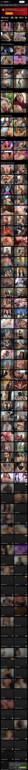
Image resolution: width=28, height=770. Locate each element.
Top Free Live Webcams (7, 44)
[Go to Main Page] (8, 1)
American (5, 20)
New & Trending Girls (6, 116)
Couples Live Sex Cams (7, 67)
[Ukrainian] (16, 18)
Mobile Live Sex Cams (7, 91)
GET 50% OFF (9, 13)
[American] (12, 18)
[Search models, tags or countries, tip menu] (26, 5)
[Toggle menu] (1, 2)
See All (25, 20)
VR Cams (3, 139)
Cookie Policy (18, 764)
